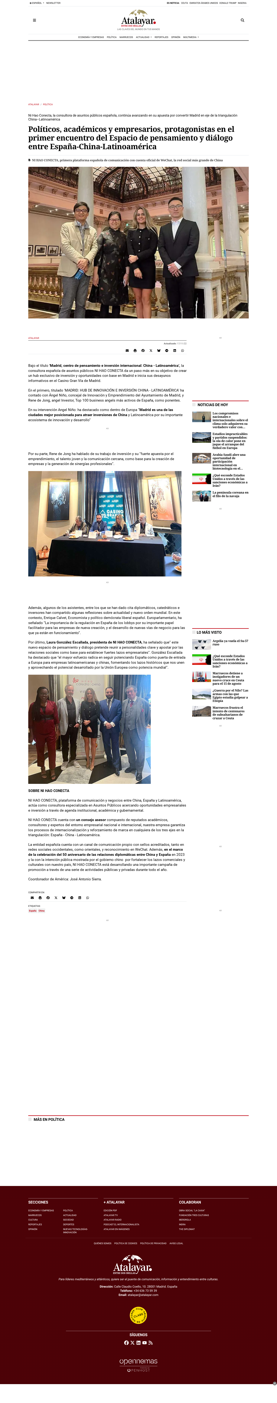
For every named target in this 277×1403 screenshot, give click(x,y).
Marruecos (35, 1215)
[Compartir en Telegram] (167, 350)
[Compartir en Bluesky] (159, 350)
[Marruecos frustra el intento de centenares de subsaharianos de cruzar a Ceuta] (201, 711)
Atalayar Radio (113, 1219)
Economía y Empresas (41, 1210)
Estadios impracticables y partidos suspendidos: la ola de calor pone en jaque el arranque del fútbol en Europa (230, 441)
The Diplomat (187, 1229)
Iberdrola (185, 1219)
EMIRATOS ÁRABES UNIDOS (204, 3)
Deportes (68, 1224)
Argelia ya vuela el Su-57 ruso (230, 642)
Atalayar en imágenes (117, 1229)
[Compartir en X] (151, 350)
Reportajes (35, 1224)
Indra (182, 1224)
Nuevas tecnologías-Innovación (75, 1231)
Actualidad (70, 1215)
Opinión (32, 1229)
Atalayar (33, 104)
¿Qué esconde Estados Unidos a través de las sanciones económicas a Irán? (230, 481)
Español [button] (36, 3)
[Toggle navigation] (34, 20)
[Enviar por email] (127, 350)
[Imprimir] (135, 350)
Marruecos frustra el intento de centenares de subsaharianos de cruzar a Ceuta (228, 713)
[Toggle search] (242, 20)
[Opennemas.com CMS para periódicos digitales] (138, 1365)
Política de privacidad (153, 1243)
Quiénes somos (102, 1243)
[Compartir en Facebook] (143, 350)
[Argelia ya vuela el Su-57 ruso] (201, 644)
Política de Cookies (125, 1243)
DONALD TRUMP (228, 3)
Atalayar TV (111, 1215)
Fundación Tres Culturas (194, 1215)
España (32, 910)
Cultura (33, 1219)
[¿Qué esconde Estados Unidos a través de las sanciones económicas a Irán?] (201, 479)
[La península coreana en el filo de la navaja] (201, 496)
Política (48, 104)
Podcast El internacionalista (121, 1224)
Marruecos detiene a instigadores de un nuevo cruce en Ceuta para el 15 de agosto (228, 678)
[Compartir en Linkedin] (175, 350)
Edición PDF (110, 1210)
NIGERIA (242, 3)
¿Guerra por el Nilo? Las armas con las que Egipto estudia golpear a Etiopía (230, 696)
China (41, 910)
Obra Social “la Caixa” (192, 1210)
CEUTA (184, 3)
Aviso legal (176, 1243)
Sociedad (68, 1219)
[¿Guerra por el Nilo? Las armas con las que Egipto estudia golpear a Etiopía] (201, 694)
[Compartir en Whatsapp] (183, 350)
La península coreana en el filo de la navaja (231, 494)
